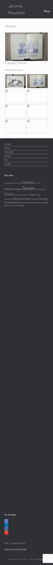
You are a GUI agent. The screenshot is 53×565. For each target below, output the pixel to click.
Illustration (8, 152)
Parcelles (43, 198)
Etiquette (17, 195)
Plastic (7, 148)
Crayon (18, 189)
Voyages (21, 205)
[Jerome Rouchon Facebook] (6, 521)
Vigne (6, 205)
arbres (16, 183)
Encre (8, 194)
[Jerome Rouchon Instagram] (6, 529)
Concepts (37, 183)
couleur (9, 189)
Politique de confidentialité (15, 549)
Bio (5, 160)
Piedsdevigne (26, 203)
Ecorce (43, 189)
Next (45, 45)
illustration (19, 198)
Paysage (8, 202)
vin (17, 205)
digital (37, 189)
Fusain (32, 194)
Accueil (7, 144)
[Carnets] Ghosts (15, 63)
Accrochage (8, 183)
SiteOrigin (41, 559)
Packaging (34, 199)
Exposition (25, 195)
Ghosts (38, 195)
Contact (7, 164)
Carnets (7, 156)
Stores (40, 203)
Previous (7, 45)
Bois (20, 183)
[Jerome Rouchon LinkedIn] (6, 525)
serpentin (34, 203)
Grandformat (9, 199)
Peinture (17, 202)
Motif (28, 198)
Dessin (28, 188)
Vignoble (12, 205)
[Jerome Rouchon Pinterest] (6, 533)
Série (45, 202)
